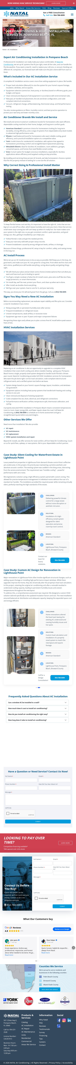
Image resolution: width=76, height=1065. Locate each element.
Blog (49, 8)
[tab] (37, 702)
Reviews (56, 8)
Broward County (49, 981)
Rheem (9, 136)
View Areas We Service (50, 989)
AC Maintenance (28, 1032)
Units (23, 1035)
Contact (42, 1045)
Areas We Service (33, 8)
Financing (43, 1035)
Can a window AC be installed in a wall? (23, 702)
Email (40, 776)
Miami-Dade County (50, 985)
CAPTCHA (8, 808)
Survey (42, 1032)
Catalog (24, 1022)
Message (8, 792)
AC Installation (27, 1025)
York (8, 141)
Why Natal (20, 8)
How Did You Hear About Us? (48, 784)
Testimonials (44, 1029)
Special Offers (68, 8)
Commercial (26, 1041)
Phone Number (10, 784)
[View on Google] (7, 941)
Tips (41, 1039)
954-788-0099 (59, 15)
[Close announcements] (74, 3)
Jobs (12, 8)
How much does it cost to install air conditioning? (27, 708)
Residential (26, 1038)
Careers (42, 1042)
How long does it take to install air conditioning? (27, 720)
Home (4, 49)
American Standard (13, 128)
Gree (8, 152)
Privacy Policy (54, 1063)
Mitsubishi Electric (13, 147)
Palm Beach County (50, 977)
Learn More (65, 843)
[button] (36, 687)
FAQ (44, 8)
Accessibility (67, 1063)
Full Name (8, 776)
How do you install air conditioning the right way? (28, 714)
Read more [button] (9, 955)
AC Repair (25, 1028)
